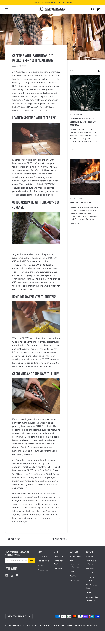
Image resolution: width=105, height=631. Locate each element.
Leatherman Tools (18, 625)
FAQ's (88, 592)
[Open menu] (8, 9)
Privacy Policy (43, 625)
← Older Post (12, 539)
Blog (72, 571)
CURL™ (43, 473)
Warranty (90, 568)
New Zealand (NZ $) (18, 616)
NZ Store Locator (90, 578)
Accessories (43, 570)
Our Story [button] (74, 551)
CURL (31, 110)
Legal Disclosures (63, 625)
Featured (58, 568)
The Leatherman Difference (75, 564)
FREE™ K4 (17, 110)
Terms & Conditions (86, 625)
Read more (74, 149)
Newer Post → (59, 539)
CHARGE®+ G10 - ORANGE (40, 106)
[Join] (31, 560)
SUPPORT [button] (89, 551)
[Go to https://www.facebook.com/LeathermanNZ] (6, 575)
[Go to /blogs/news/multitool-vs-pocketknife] (85, 177)
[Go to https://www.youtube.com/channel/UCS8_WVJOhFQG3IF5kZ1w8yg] (17, 575)
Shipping (89, 556)
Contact (89, 573)
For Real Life (75, 556)
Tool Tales (74, 576)
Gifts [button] (56, 551)
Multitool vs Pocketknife (80, 202)
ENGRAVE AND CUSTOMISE (44, 2)
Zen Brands (74, 580)
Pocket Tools (43, 561)
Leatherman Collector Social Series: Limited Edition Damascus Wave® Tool (83, 121)
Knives (40, 565)
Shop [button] (40, 551)
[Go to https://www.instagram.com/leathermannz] (12, 575)
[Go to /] (52, 9)
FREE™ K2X (18, 106)
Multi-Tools (42, 556)
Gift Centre (58, 556)
